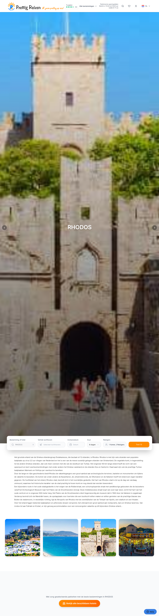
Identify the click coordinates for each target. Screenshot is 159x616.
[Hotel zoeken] (123, 6)
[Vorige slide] (4, 227)
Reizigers (106, 440)
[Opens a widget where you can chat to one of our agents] (150, 612)
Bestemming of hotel (17, 440)
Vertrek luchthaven (45, 440)
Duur (89, 440)
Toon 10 (139, 444)
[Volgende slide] (154, 227)
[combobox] (94, 444)
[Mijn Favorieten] (129, 6)
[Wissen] (33, 445)
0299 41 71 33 (113, 8)
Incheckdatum (73, 440)
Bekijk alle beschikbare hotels (81, 603)
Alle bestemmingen (86, 6)
